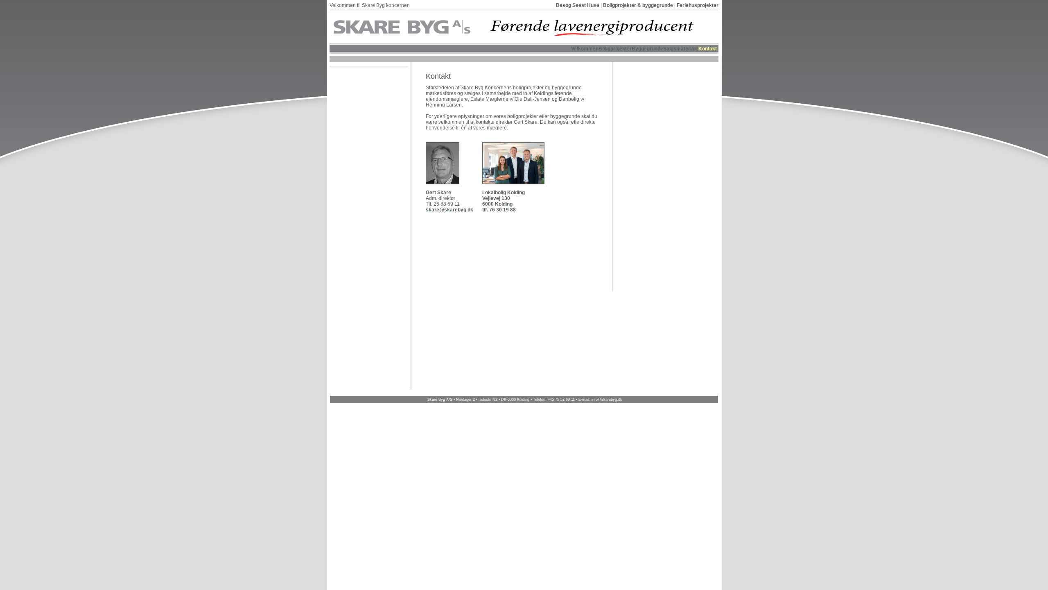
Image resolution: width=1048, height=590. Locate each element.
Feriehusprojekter (697, 5)
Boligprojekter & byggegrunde (638, 5)
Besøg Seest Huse (577, 5)
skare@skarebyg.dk (449, 210)
